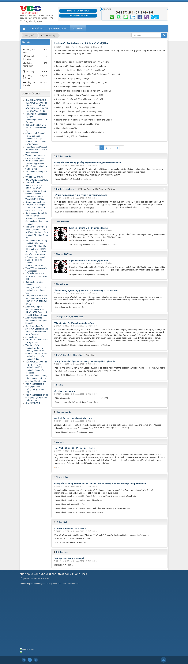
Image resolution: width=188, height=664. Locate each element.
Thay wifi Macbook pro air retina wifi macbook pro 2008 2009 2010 (35, 207)
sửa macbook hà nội (34, 265)
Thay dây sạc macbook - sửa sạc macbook (36, 192)
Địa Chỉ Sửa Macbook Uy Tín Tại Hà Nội (36, 341)
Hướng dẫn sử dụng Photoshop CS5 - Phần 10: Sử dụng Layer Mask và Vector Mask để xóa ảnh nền (95, 496)
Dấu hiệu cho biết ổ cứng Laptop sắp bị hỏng (76, 107)
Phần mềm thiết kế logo (64, 398)
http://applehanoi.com (57, 583)
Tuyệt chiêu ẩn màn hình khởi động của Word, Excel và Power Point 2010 (84, 211)
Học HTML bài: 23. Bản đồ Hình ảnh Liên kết (74, 448)
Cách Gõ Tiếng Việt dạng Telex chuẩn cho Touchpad (76, 341)
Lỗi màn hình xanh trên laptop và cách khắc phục (77, 123)
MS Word (99, 189)
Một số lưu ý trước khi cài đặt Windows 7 (71, 542)
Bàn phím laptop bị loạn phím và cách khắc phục (74, 207)
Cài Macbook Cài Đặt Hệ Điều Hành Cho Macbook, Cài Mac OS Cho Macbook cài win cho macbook (36, 218)
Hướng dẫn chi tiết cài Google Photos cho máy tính (75, 179)
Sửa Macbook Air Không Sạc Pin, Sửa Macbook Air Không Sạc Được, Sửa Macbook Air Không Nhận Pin (36, 232)
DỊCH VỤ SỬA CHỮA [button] (57, 28)
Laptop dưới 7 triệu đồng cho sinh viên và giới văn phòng (81, 66)
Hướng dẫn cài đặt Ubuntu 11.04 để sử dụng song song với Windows (82, 345)
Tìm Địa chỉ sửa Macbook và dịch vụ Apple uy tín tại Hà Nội (35, 348)
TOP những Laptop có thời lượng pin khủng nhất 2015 (79, 94)
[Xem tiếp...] (165, 188)
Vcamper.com (73, 583)
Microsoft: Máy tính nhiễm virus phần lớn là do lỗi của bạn (93, 244)
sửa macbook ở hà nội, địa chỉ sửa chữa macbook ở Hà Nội (35, 136)
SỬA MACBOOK (32, 403)
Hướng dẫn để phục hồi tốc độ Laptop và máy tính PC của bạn (83, 90)
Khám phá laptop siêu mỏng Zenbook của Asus (74, 428)
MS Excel (111, 189)
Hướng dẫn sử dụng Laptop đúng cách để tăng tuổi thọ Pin (81, 82)
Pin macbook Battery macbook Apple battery (35, 162)
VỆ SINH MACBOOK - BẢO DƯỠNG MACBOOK (36, 178)
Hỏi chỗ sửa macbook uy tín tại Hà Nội (36, 167)
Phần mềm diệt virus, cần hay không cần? (87, 240)
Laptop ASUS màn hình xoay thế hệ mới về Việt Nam (81, 43)
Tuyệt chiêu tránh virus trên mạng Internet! (89, 227)
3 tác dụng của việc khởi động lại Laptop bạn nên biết (79, 99)
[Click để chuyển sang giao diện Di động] (36, 660)
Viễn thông (91, 355)
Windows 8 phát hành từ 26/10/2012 (70, 528)
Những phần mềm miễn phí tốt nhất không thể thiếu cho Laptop (84, 119)
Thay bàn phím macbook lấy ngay (36, 120)
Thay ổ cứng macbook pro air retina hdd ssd (35, 156)
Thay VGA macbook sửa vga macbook (36, 269)
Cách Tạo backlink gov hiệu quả (69, 558)
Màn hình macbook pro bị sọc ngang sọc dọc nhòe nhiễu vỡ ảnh (36, 397)
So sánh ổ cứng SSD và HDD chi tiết (72, 136)
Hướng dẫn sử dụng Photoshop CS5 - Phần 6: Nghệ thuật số (79, 512)
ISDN (57, 467)
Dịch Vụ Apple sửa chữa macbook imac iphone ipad (35, 290)
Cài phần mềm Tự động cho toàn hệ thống (74, 323)
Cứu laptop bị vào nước (66, 128)
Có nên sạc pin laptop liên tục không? (72, 78)
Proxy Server (60, 463)
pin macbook (31, 337)
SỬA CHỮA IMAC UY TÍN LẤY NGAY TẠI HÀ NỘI (36, 109)
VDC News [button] (77, 28)
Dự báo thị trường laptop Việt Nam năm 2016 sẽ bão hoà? (78, 371)
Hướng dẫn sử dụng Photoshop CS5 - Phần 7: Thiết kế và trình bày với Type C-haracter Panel (92, 508)
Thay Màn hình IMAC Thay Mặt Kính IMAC (34, 197)
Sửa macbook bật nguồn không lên (36, 322)
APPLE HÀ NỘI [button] (36, 28)
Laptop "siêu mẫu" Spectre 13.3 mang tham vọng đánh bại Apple (84, 361)
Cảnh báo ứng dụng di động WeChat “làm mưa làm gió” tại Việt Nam (86, 290)
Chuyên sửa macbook (35, 201)
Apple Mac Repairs (33, 317)
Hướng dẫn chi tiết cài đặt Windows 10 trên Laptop (78, 103)
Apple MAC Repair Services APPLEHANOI (35, 308)
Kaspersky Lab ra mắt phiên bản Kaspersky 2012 (90, 274)
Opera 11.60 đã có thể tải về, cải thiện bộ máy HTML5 (76, 402)
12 (116, 147)
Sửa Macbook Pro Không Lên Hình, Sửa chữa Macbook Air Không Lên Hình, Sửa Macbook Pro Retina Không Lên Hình (36, 246)
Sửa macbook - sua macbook (34, 283)
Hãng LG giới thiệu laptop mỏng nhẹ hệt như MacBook (76, 375)
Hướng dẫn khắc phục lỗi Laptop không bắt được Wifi (79, 115)
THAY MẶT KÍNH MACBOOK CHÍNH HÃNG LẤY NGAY (33, 185)
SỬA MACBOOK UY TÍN (36, 361)
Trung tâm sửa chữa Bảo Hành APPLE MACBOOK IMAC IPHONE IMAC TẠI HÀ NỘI (36, 299)
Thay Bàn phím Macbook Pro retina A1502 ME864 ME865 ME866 (36, 149)
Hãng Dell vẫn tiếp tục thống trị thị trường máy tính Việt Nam (82, 61)
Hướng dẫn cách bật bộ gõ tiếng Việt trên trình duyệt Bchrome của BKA (87, 162)
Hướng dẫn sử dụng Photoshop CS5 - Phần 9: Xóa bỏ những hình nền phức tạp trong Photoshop (100, 483)
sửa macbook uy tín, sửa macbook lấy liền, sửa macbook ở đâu (36, 356)
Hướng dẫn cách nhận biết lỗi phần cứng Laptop (74, 432)
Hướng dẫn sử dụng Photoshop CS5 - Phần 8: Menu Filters (78, 500)
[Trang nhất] (24, 28)
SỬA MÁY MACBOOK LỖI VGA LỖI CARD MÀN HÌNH (36, 276)
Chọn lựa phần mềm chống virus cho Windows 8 (74, 303)
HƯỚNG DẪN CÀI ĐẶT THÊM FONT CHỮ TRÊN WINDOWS (80, 195)
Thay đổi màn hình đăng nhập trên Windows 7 (73, 538)
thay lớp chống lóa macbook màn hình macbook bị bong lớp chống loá (34, 368)
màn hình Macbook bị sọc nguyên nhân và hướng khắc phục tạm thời (34, 387)
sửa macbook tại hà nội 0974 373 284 (35, 142)
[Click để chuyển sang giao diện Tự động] (24, 660)
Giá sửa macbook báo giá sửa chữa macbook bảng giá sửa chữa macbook (35, 258)
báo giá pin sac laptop (64, 391)
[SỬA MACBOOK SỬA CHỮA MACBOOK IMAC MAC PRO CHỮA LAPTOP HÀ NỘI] (30, 9)
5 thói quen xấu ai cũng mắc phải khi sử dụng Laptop (79, 111)
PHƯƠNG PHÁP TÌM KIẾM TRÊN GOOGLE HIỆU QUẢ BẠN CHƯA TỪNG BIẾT (87, 175)
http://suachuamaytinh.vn (37, 583)
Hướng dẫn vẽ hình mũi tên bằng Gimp (70, 504)
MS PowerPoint (84, 189)
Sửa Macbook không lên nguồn (36, 173)
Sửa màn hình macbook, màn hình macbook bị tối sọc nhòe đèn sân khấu (36, 378)
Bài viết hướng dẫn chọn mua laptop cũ (73, 86)
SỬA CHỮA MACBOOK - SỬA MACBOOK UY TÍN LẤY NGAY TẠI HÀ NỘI (36, 103)
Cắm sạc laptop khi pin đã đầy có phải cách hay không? (80, 70)
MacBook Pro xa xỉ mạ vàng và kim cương (73, 418)
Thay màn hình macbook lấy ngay (36, 115)
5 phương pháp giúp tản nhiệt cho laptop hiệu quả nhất (80, 132)
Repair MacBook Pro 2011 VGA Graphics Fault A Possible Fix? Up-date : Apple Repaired (36, 330)
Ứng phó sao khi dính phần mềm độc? (70, 307)
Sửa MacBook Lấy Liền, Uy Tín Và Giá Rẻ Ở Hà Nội (35, 127)
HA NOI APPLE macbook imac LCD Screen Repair (36, 313)
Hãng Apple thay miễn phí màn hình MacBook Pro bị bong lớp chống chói (88, 74)
